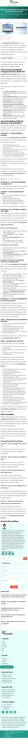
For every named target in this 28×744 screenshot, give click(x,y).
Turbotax (4, 658)
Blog (5, 14)
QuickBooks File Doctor (7, 680)
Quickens (4, 661)
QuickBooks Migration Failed (8, 695)
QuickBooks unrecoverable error (9, 678)
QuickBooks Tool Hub (6, 675)
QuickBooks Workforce (7, 676)
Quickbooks (4, 660)
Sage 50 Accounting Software (8, 691)
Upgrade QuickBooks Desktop (8, 689)
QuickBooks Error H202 (7, 682)
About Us (4, 643)
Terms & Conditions (9, 733)
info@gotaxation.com (14, 5)
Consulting (4, 645)
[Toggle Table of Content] (24, 58)
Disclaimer (7, 735)
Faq (2, 650)
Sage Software (5, 663)
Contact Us (4, 647)
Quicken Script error (6, 697)
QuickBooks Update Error (7, 693)
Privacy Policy (8, 736)
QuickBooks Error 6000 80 (14, 179)
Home (2, 14)
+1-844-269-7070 (14, 4)
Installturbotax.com (6, 665)
